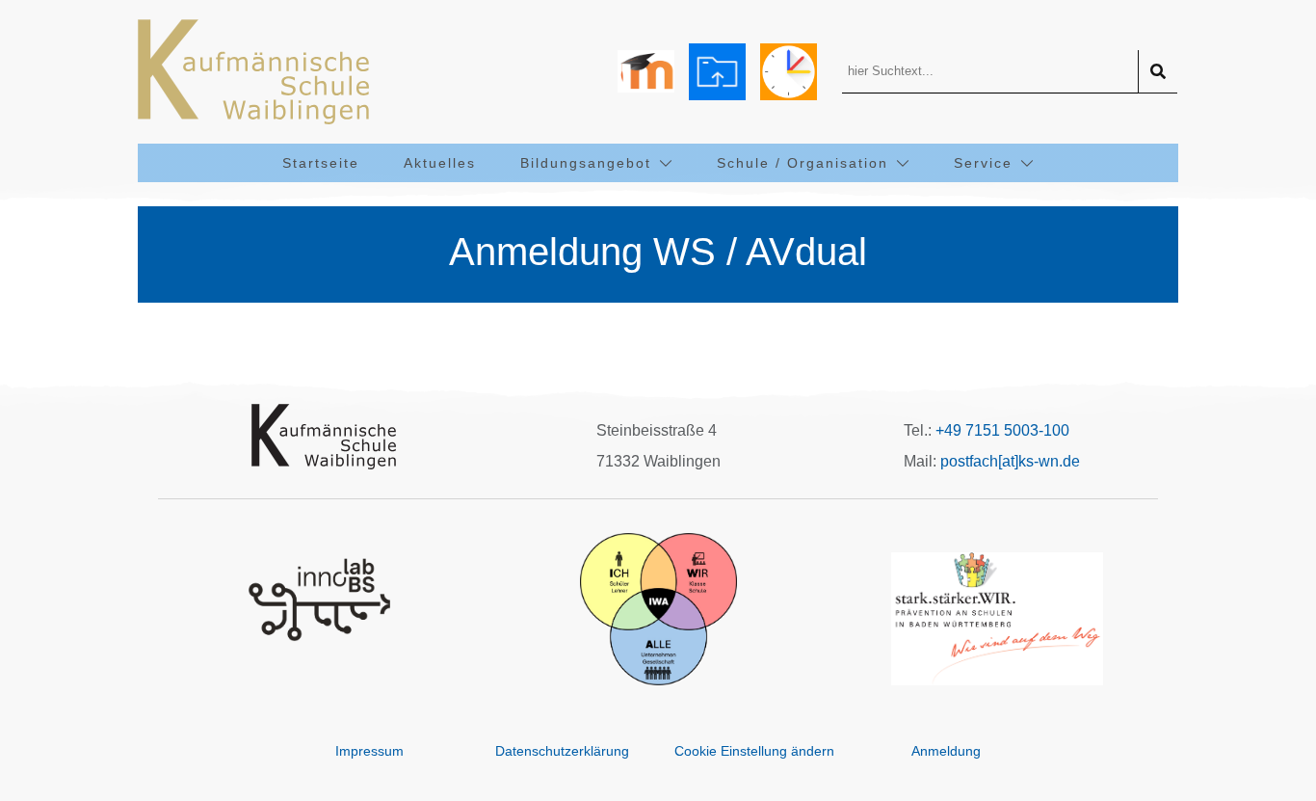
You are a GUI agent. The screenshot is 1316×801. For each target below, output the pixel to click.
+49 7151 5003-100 (1002, 430)
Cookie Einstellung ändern (754, 751)
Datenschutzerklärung (562, 751)
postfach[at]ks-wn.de (1010, 461)
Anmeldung (946, 751)
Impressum (369, 751)
